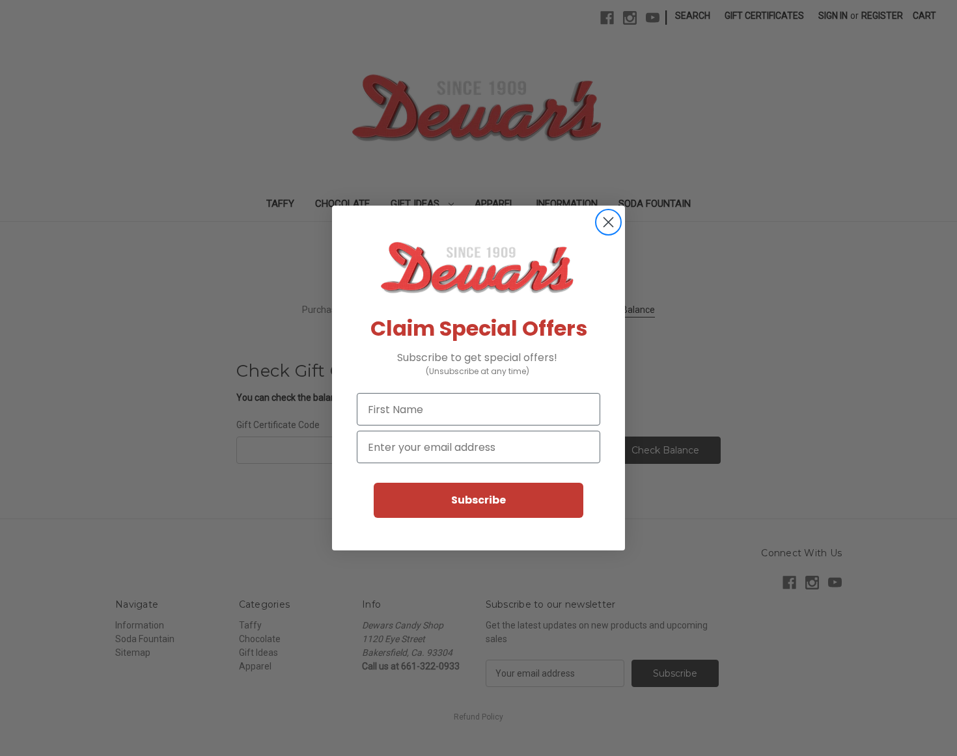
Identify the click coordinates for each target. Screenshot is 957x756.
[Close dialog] (608, 222)
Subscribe (478, 500)
